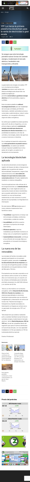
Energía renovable (9, 23)
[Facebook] (3, 42)
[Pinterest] (11, 42)
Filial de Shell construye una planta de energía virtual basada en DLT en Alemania (6, 357)
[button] (3, 8)
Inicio (2, 12)
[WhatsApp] (14, 42)
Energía (6, 12)
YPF (15, 23)
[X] (7, 42)
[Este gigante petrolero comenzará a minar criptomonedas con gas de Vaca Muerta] (7, 367)
